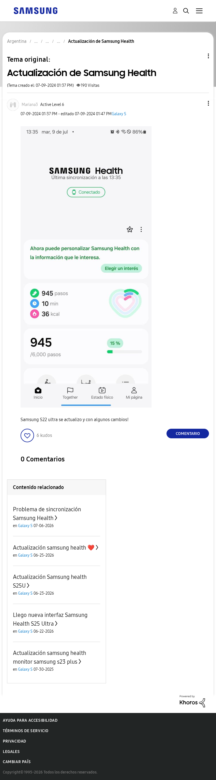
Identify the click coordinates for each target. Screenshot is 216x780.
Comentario (188, 433)
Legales (11, 751)
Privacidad (14, 741)
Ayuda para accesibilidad (30, 720)
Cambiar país (17, 761)
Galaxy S (119, 114)
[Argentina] (35, 10)
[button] (199, 103)
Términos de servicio (26, 730)
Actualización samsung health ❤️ (53, 547)
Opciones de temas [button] (199, 56)
